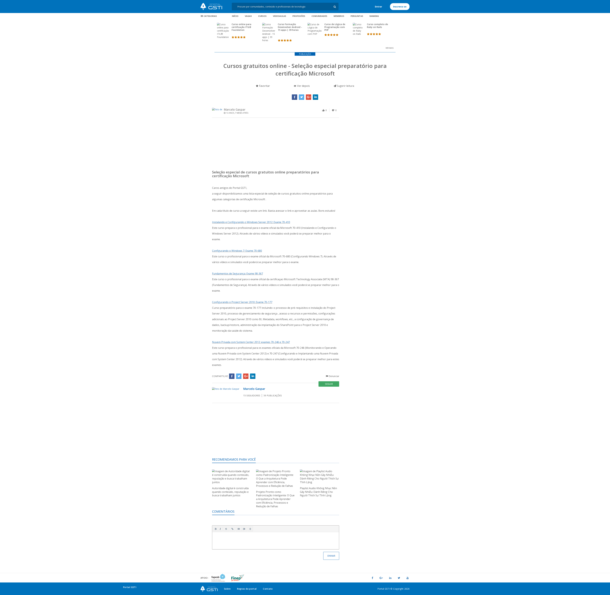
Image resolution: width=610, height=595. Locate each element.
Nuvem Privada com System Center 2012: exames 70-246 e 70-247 (251, 342)
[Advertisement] (275, 144)
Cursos (262, 16)
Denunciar (333, 376)
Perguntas (357, 16)
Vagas (248, 16)
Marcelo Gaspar (234, 109)
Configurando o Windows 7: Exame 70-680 (237, 250)
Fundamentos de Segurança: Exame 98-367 (237, 273)
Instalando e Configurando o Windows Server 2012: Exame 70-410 (251, 222)
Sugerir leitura (345, 86)
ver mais (389, 48)
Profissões (298, 16)
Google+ (308, 97)
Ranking (374, 16)
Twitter (301, 97)
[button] (215, 528)
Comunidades (319, 16)
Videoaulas (279, 16)
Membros (339, 16)
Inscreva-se (400, 6)
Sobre (227, 588)
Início (235, 16)
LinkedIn (315, 97)
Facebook (294, 97)
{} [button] (250, 528)
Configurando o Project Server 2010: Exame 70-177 (242, 302)
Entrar (378, 6)
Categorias (210, 16)
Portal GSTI (211, 6)
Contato (268, 588)
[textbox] (275, 540)
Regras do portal (247, 588)
